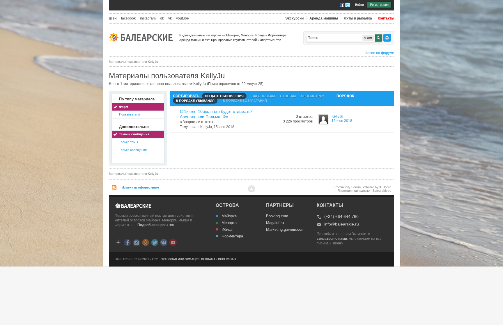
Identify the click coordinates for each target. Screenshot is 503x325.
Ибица (227, 230)
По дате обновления (224, 96)
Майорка (229, 216)
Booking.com (277, 216)
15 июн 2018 (342, 121)
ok (162, 18)
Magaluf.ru (275, 223)
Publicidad (227, 259)
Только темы (128, 142)
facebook (128, 18)
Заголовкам (263, 96)
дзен (113, 18)
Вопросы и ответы (198, 122)
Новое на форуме (379, 53)
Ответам (288, 96)
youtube (182, 18)
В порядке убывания (195, 100)
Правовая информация (180, 259)
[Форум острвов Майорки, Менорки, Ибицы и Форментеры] (142, 37)
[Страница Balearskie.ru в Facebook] (127, 242)
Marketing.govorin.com (285, 230)
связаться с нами (332, 239)
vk (170, 18)
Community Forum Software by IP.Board (362, 187)
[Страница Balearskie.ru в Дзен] (118, 242)
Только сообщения (133, 150)
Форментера (232, 236)
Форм (123, 107)
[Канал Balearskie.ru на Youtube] (173, 242)
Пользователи (129, 114)
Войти (359, 4)
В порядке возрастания (245, 100)
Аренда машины (323, 18)
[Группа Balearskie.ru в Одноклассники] (145, 242)
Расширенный (387, 38)
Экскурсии (294, 18)
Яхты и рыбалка (358, 18)
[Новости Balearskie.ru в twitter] (154, 242)
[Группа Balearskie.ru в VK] (163, 242)
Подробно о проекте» (155, 225)
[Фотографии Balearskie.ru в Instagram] (136, 242)
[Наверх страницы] (251, 188)
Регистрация (379, 4)
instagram (148, 18)
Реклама (208, 259)
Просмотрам (312, 96)
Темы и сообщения (134, 134)
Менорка (229, 223)
